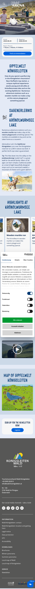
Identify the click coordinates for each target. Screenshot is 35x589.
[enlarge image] (17, 181)
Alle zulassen (17, 320)
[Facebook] (8, 508)
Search (4, 4)
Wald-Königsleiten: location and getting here (16, 527)
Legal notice (6, 531)
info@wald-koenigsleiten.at (12, 484)
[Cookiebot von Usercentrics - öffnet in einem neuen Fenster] (25, 254)
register (17, 430)
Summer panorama (9, 557)
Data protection (8, 535)
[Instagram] (3, 508)
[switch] (30, 299)
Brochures (6, 550)
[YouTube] (17, 508)
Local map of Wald (8, 560)
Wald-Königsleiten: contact (11, 523)
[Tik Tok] (12, 508)
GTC (3, 538)
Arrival (5, 39)
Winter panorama (8, 554)
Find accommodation (17, 53)
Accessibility (6, 541)
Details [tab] (17, 260)
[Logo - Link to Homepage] (17, 4)
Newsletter (6, 572)
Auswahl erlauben (17, 326)
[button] (17, 349)
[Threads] (22, 508)
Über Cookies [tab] (28, 260)
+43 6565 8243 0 (8, 481)
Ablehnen (17, 333)
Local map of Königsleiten (11, 563)
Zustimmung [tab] (6, 260)
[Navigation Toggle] (31, 3)
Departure (22, 39)
